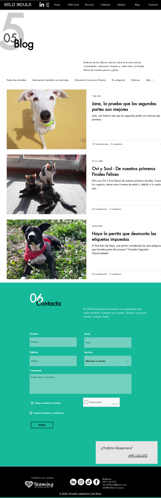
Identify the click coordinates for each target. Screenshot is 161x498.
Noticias (135, 80)
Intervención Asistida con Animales (50, 80)
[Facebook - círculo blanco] (96, 482)
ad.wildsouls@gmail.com (115, 484)
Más (148, 80)
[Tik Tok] (88, 482)
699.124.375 (137, 456)
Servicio (88, 352)
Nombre (34, 334)
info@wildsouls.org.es (113, 487)
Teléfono (34, 352)
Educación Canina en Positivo (90, 80)
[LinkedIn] (42, 5)
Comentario (36, 370)
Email (87, 334)
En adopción (118, 80)
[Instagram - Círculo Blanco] (81, 482)
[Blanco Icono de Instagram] (48, 5)
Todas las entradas (16, 80)
